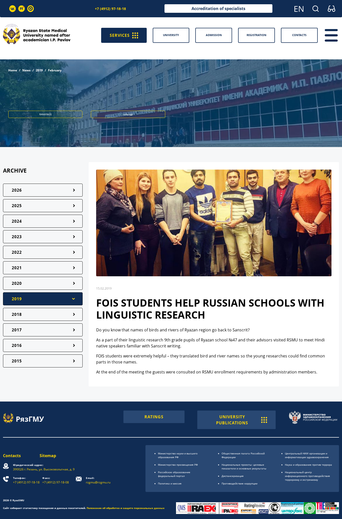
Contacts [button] (299, 35)
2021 (17, 268)
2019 (39, 70)
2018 (17, 314)
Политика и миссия (170, 483)
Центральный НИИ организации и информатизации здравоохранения (307, 455)
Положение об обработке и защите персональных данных (125, 508)
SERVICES (120, 35)
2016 (17, 345)
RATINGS (153, 417)
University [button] (171, 35)
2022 (17, 252)
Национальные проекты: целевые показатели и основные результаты (244, 466)
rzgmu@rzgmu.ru (98, 480)
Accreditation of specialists (218, 8)
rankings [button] (128, 114)
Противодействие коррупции (239, 483)
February (55, 70)
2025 (17, 205)
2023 (17, 236)
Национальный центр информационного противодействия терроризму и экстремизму (307, 475)
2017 (17, 330)
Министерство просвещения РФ (178, 464)
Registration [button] (256, 35)
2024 (17, 221)
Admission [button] (214, 35)
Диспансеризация (233, 476)
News (26, 70)
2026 (17, 190)
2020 (17, 283)
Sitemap (48, 455)
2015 (17, 361)
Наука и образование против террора (308, 464)
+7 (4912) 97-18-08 (55, 480)
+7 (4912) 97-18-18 (110, 8)
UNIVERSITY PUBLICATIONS (232, 420)
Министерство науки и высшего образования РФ (178, 455)
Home (12, 70)
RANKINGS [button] (45, 114)
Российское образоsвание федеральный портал (174, 474)
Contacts (12, 455)
